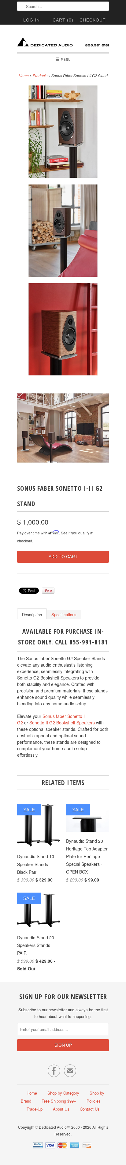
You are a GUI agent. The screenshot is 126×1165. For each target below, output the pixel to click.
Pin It (48, 591)
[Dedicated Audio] (63, 41)
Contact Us (90, 1109)
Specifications (63, 614)
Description (32, 614)
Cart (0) (63, 20)
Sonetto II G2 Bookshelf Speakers (62, 722)
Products (40, 75)
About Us (61, 1109)
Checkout (93, 20)
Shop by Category (63, 1093)
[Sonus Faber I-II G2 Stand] (63, 132)
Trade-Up (35, 1109)
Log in (31, 20)
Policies (94, 1101)
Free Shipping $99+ (59, 1101)
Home (32, 1093)
